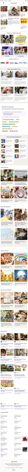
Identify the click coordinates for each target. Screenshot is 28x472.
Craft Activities (4, 167)
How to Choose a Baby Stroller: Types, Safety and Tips (4, 416)
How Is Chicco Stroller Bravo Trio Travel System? (18, 449)
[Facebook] (25, 0)
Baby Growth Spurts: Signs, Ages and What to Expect (6, 242)
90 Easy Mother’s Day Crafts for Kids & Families (7, 201)
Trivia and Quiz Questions (14, 137)
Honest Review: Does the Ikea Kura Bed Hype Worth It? (18, 455)
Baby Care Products (3, 431)
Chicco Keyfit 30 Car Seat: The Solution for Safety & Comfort (4, 444)
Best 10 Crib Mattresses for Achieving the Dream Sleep (17, 444)
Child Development (5, 206)
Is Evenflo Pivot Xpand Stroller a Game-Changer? (4, 455)
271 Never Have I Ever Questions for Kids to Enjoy (9, 161)
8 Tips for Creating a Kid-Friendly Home (18, 421)
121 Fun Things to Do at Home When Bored (20, 306)
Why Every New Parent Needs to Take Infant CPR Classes (20, 95)
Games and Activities (6, 290)
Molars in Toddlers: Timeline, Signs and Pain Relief (6, 95)
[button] (23, 3)
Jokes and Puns (4, 250)
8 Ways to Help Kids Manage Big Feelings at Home (7, 306)
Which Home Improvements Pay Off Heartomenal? (20, 406)
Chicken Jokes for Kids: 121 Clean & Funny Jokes (6, 284)
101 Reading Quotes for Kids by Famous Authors (20, 344)
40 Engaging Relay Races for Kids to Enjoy (3, 28)
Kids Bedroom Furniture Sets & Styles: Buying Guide (17, 416)
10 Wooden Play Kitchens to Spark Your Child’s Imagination (4, 438)
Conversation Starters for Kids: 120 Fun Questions (7, 344)
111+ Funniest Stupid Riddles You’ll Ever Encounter (24, 27)
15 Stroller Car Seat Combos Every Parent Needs (4, 433)
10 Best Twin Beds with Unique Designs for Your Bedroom (4, 449)
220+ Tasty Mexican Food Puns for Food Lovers (6, 267)
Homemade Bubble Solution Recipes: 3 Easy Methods (19, 391)
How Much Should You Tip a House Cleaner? (20, 360)
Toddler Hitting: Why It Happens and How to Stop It (6, 79)
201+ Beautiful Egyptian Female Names (23, 15)
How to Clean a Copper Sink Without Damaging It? (6, 360)
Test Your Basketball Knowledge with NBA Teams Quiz (22, 156)
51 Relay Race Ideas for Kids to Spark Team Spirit (22, 151)
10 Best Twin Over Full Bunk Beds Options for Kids (4, 427)
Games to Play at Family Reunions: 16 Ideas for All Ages (6, 325)
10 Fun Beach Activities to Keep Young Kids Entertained (21, 184)
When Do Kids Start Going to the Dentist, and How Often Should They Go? (7, 223)
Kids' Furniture (2, 414)
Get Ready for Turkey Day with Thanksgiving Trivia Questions (22, 146)
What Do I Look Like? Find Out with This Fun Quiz (9, 151)
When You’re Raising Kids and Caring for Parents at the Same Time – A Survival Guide (21, 224)
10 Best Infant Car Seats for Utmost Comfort (17, 438)
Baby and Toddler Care (14, 69)
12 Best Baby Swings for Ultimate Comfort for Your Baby (17, 428)
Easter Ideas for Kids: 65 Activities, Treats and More (19, 375)
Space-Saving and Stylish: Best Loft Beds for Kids (4, 422)
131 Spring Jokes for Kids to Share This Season (20, 267)
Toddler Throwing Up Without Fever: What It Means (20, 79)
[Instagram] (27, 0)
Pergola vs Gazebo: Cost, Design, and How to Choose (6, 375)
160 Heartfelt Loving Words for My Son (13, 19)
